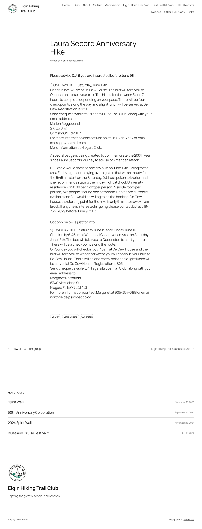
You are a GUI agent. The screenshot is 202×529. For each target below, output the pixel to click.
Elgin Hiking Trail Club (30, 8)
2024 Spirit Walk (20, 423)
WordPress (189, 519)
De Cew (55, 316)
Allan (63, 60)
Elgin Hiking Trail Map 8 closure (170, 349)
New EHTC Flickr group (26, 349)
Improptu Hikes (75, 60)
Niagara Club (91, 147)
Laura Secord (70, 316)
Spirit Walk (16, 402)
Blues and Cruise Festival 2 (28, 433)
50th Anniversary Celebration (31, 412)
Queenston (86, 316)
